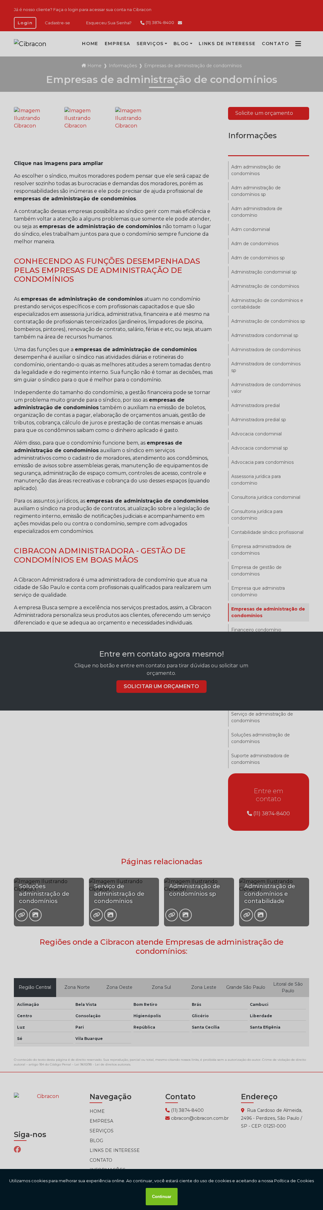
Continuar (161, 1196)
